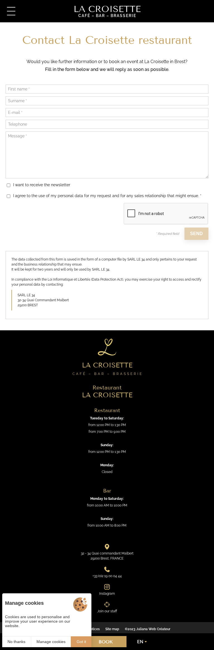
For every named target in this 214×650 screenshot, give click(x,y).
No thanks (16, 641)
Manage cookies (51, 641)
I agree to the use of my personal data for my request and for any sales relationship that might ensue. (107, 195)
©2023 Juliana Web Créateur (147, 629)
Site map (112, 629)
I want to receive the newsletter (41, 185)
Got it (81, 641)
